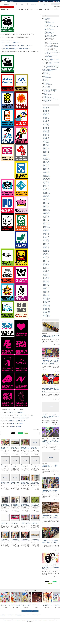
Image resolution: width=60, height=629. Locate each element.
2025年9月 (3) (46, 117)
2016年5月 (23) (46, 203)
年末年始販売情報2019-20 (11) (51, 50)
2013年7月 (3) (46, 243)
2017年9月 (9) (46, 181)
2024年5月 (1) (46, 127)
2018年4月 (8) (46, 171)
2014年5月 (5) (46, 234)
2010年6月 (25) (46, 290)
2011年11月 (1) (46, 265)
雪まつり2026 (56, 488)
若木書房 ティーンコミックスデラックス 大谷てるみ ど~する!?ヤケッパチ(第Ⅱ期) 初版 (5, 605)
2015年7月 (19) (46, 217)
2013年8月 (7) (46, 241)
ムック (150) (46, 82)
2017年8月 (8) (46, 182)
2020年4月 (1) (46, 137)
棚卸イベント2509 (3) (49, 29)
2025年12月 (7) (46, 114)
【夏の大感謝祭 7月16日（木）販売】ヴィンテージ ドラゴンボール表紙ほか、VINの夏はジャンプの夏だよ (50, 362)
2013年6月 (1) (46, 244)
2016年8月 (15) (46, 199)
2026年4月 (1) (46, 110)
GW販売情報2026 (56, 385)
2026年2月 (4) (46, 111)
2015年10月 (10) (46, 213)
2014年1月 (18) (46, 237)
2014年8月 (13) (46, 232)
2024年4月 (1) (46, 128)
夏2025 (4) (47, 31)
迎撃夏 (58, 358)
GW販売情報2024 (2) (49, 38)
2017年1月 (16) (46, 192)
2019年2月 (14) (46, 157)
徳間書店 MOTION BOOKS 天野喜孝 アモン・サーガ (47, 605)
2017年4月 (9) (46, 188)
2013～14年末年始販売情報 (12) (50, 89)
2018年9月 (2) (46, 164)
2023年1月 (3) (46, 131)
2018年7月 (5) (46, 166)
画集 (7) (45, 93)
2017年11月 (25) (46, 178)
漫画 (15, 6)
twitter (22, 4)
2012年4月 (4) (46, 261)
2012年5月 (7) (46, 260)
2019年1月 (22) (46, 158)
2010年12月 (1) (46, 281)
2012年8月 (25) (46, 256)
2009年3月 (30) (46, 311)
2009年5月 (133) (46, 308)
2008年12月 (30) (46, 315)
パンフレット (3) (47, 87)
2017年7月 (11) (46, 183)
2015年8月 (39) (46, 216)
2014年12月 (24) (46, 227)
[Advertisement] (20, 565)
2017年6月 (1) (46, 185)
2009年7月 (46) (46, 305)
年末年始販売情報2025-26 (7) (51, 26)
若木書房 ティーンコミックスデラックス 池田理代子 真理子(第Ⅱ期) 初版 (15, 605)
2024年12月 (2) (46, 124)
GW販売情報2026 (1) (49, 22)
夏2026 (58, 333)
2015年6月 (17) (46, 219)
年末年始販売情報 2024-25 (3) (51, 35)
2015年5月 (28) (46, 220)
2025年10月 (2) (46, 116)
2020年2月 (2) (46, 140)
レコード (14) (46, 83)
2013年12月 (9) (46, 239)
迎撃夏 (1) (47, 21)
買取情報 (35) (46, 72)
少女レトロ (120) (47, 100)
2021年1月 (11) (46, 134)
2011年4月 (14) (46, 275)
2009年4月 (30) (46, 309)
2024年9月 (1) (46, 125)
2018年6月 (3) (46, 168)
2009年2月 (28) (46, 312)
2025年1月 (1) (46, 123)
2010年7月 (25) (46, 288)
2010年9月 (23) (46, 285)
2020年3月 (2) (46, 138)
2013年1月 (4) (46, 249)
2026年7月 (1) (46, 108)
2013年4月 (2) (46, 247)
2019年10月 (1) (46, 145)
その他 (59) (45, 101)
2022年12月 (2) (46, 133)
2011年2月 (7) (46, 278)
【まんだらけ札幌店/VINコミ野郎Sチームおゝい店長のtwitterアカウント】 (17, 45)
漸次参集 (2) (47, 28)
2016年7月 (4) (46, 200)
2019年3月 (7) (46, 155)
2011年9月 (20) (46, 268)
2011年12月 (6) (46, 264)
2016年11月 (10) (46, 195)
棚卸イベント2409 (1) (49, 36)
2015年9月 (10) (46, 215)
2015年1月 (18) (46, 226)
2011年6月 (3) (46, 273)
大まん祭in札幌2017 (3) (48, 84)
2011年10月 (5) (46, 267)
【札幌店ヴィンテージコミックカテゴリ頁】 (24, 415)
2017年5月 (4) (46, 186)
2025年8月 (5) (46, 118)
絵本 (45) (45, 79)
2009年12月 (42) (46, 298)
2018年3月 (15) (46, 172)
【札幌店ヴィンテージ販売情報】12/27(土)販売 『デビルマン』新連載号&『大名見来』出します (50, 567)
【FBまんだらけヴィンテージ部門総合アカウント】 (11, 42)
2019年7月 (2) (46, 149)
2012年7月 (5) (46, 257)
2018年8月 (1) (46, 165)
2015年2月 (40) (46, 224)
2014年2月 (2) (46, 236)
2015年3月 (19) (46, 223)
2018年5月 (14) (46, 169)
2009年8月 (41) (46, 304)
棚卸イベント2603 (55, 438)
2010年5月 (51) (46, 291)
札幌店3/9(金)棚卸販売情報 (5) (50, 69)
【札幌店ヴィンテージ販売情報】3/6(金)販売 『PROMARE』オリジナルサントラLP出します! (50, 416)
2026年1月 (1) (46, 113)
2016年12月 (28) (46, 193)
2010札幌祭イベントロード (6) (49, 90)
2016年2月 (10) (46, 207)
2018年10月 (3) (46, 162)
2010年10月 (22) (46, 284)
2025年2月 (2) (46, 121)
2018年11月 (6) (46, 161)
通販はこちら (30, 611)
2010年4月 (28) (46, 292)
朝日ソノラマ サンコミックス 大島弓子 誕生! (26, 605)
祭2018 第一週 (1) (48, 56)
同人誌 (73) (45, 80)
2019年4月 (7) (46, 154)
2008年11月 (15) (46, 316)
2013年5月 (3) (46, 246)
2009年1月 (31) (46, 314)
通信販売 (33, 4)
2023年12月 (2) (46, 130)
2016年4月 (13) (46, 205)
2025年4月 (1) (46, 120)
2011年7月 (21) (46, 271)
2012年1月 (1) (46, 263)
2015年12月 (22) (46, 210)
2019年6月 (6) (46, 151)
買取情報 (45, 4)
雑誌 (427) (45, 76)
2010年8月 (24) (46, 287)
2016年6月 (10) (46, 202)
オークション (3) (47, 86)
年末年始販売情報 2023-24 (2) (51, 41)
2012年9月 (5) (46, 254)
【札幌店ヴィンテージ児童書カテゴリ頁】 (17, 420)
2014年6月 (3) (46, 233)
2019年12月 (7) (46, 142)
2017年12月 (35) (46, 176)
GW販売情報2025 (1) (49, 32)
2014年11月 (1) (46, 229)
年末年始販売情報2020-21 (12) (51, 46)
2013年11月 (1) (46, 240)
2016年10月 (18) (46, 196)
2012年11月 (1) (46, 251)
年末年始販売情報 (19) (48, 70)
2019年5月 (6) (46, 152)
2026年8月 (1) (46, 107)
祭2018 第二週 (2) (49, 58)
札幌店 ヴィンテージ (8, 4)
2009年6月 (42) (46, 307)
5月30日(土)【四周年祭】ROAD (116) (51, 99)
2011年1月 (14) (46, 280)
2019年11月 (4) (46, 144)
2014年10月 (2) (46, 230)
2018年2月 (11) (46, 174)
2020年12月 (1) (46, 135)
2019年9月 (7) (46, 147)
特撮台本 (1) (46, 96)
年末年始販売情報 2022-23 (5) (51, 43)
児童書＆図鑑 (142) (47, 77)
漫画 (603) (45, 73)
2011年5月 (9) (46, 274)
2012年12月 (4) (46, 250)
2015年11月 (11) (46, 212)
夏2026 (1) (47, 19)
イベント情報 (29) (47, 18)
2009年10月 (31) (46, 301)
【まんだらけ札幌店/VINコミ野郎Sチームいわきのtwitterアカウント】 (16, 48)
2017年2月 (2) (46, 191)
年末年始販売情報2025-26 (54, 538)
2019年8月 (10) (46, 148)
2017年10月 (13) (46, 179)
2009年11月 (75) (46, 299)
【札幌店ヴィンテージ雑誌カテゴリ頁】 (21, 418)
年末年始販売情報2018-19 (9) (51, 55)
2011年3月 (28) (46, 277)
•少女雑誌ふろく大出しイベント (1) (50, 67)
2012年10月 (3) (46, 253)
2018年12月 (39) (46, 159)
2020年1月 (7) (46, 141)
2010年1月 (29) (46, 297)
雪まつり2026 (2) (48, 25)
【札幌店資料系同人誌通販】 (17, 423)
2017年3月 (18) (46, 189)
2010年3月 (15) (46, 294)
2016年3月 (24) (46, 206)
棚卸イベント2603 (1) (49, 24)
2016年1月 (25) (46, 209)
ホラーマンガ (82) (47, 75)
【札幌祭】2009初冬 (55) (48, 94)
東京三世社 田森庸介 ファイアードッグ (36, 605)
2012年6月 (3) (46, 258)
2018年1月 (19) (46, 175)
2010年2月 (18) (46, 295)
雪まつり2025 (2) (48, 33)
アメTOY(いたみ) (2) (47, 97)
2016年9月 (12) (46, 198)
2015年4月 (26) (46, 222)
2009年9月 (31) (46, 302)
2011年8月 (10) (46, 270)
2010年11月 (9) (46, 282)
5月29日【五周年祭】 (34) (49, 91)
